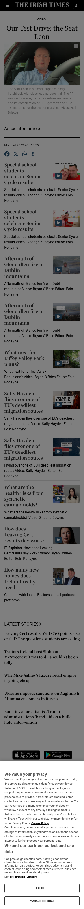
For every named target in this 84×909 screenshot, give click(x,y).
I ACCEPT (42, 888)
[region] (42, 835)
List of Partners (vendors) (21, 876)
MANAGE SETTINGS (42, 900)
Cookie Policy (40, 823)
